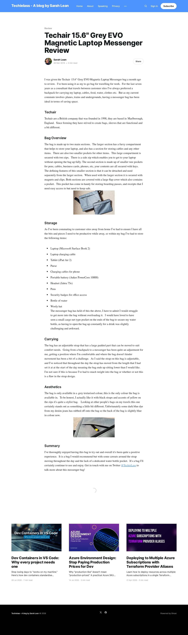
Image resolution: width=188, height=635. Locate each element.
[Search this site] (146, 6)
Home (79, 6)
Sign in (154, 6)
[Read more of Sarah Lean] (48, 61)
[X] (101, 612)
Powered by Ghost (168, 613)
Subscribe (168, 6)
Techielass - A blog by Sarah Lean (40, 5)
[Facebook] (106, 612)
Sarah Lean (60, 59)
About (90, 6)
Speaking (103, 6)
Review (48, 28)
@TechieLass (128, 465)
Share (138, 61)
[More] (125, 6)
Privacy (116, 6)
